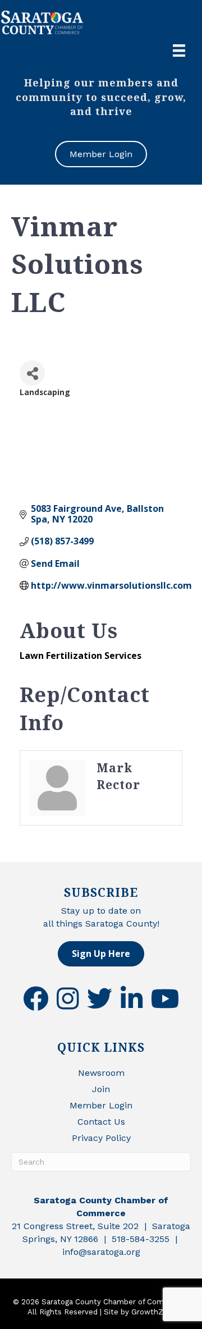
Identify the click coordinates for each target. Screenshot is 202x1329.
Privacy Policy (101, 1138)
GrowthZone (154, 1312)
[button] (101, 953)
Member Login (101, 1105)
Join (101, 1089)
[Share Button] (32, 373)
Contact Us (101, 1121)
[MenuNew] (179, 50)
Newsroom (101, 1072)
